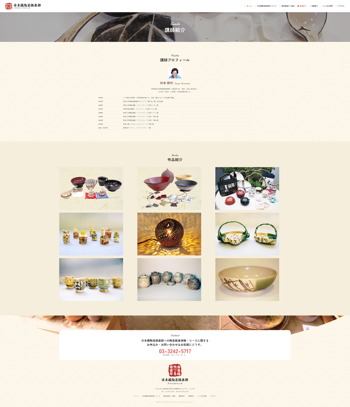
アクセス (341, 6)
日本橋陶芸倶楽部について (267, 6)
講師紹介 (303, 6)
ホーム (249, 6)
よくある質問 (328, 6)
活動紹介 (314, 6)
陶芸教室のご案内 (288, 6)
